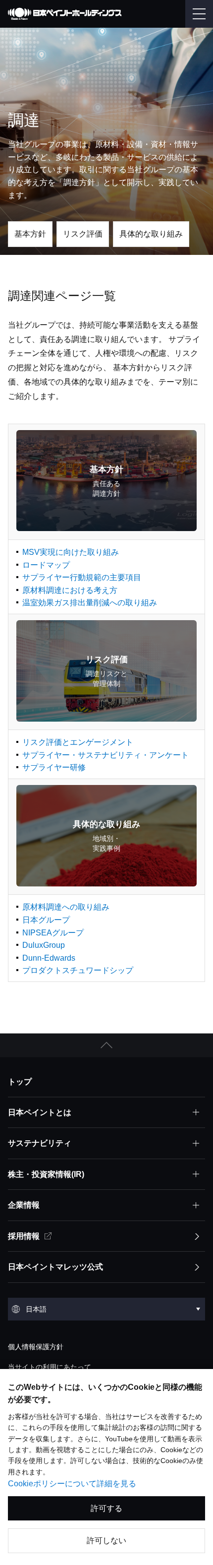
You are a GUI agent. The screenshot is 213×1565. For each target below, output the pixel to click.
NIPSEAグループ (53, 933)
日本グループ (46, 920)
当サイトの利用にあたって (49, 1367)
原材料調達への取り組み (65, 907)
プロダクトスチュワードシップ (77, 970)
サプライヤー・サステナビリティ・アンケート (105, 755)
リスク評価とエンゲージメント (77, 742)
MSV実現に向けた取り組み (70, 552)
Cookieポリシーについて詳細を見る (72, 1483)
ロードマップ (46, 565)
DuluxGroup (43, 945)
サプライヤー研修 (54, 767)
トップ (20, 1081)
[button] (106, 1045)
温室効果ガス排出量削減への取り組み (89, 602)
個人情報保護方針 (35, 1347)
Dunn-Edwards (48, 958)
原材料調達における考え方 (69, 590)
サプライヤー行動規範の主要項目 (81, 577)
